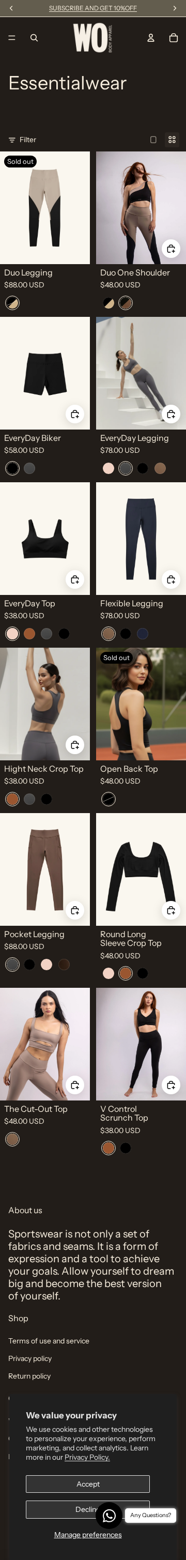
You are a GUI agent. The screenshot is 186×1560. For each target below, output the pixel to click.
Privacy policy (30, 1358)
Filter (28, 139)
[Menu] (12, 38)
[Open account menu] (151, 37)
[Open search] (34, 37)
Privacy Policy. (87, 1457)
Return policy (29, 1376)
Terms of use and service (48, 1340)
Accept (88, 1484)
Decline (87, 1509)
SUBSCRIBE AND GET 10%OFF (93, 8)
